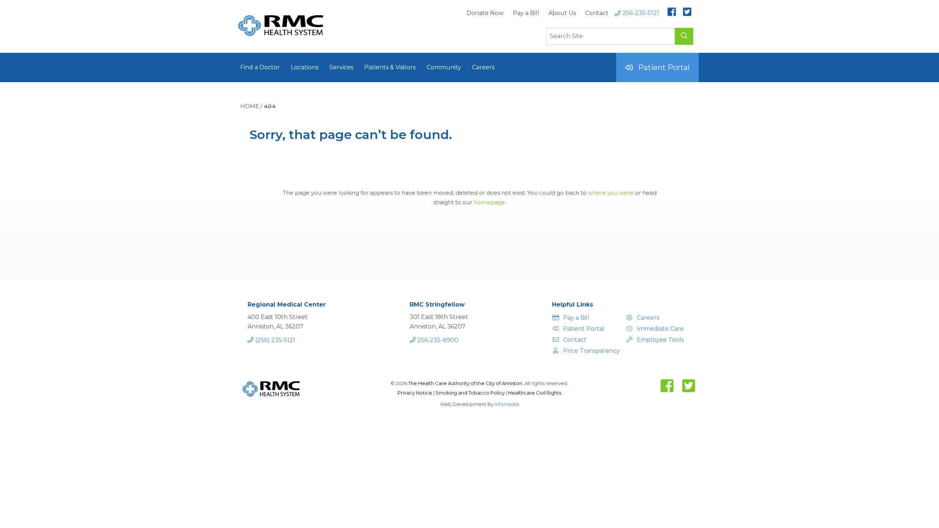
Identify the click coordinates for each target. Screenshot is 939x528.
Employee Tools (660, 339)
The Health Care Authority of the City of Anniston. (465, 383)
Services (341, 67)
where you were (610, 192)
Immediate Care (660, 328)
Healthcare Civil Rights (534, 393)
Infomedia (507, 404)
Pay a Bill (526, 13)
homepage (489, 202)
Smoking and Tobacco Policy (470, 393)
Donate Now (485, 13)
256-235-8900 (437, 340)
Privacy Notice (415, 393)
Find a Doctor (260, 67)
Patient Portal (664, 67)
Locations (304, 67)
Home (249, 106)
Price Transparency (590, 350)
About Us (562, 13)
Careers (483, 67)
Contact (597, 13)
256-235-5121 (640, 13)
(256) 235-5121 (275, 340)
